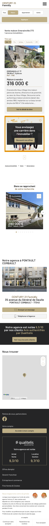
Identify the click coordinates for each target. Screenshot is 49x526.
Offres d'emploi (8, 469)
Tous (4, 12)
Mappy (24, 398)
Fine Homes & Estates (11, 486)
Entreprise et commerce (12, 480)
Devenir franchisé (9, 475)
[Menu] (45, 3)
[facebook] (4, 419)
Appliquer (24, 20)
